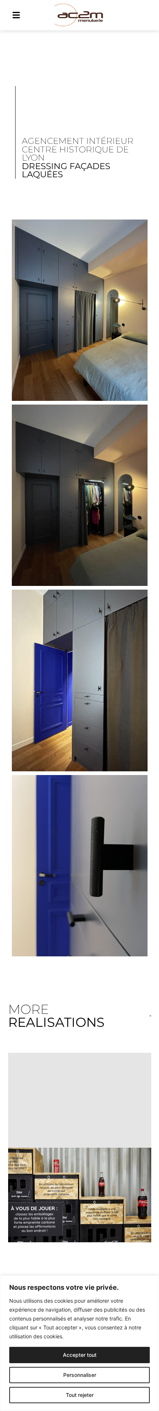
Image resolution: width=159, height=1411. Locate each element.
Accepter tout (80, 1355)
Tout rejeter (80, 1395)
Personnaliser (79, 1375)
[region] (79, 1343)
